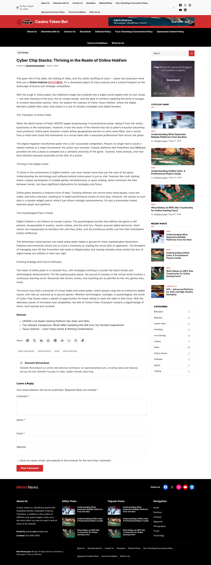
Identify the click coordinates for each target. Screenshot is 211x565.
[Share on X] (34, 340)
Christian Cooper (161, 141)
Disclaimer (91, 3)
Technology (158, 535)
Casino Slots (171, 286)
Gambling (158, 329)
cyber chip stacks (26, 351)
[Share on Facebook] (27, 340)
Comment (23, 396)
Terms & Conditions (77, 12)
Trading (157, 371)
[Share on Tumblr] (69, 340)
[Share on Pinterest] (55, 340)
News (153, 131)
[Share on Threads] (76, 340)
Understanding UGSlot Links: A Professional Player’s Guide (168, 172)
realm (57, 351)
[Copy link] (82, 340)
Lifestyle (157, 517)
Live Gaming (23, 52)
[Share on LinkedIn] (41, 340)
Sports (157, 365)
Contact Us (77, 3)
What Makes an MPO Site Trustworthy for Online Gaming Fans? (172, 209)
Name (21, 420)
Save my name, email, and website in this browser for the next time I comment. (66, 460)
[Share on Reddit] (62, 340)
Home (156, 507)
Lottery (157, 341)
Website (21, 447)
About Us (45, 3)
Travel (156, 531)
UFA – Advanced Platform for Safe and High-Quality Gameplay (179, 292)
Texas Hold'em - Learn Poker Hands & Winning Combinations (57, 329)
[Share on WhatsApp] (48, 340)
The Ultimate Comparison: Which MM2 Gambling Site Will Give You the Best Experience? (73, 325)
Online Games (160, 353)
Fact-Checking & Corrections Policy (132, 3)
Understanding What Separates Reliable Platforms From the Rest (169, 135)
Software (158, 359)
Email (21, 433)
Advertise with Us (61, 3)
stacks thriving (70, 351)
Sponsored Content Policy (53, 12)
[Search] (191, 53)
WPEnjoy (38, 554)
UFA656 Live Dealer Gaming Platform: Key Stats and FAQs (55, 321)
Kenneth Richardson (35, 66)
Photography (159, 526)
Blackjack (158, 311)
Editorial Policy (105, 3)
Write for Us (94, 12)
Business (158, 317)
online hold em (44, 351)
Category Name (160, 104)
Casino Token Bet (51, 21)
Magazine (158, 521)
